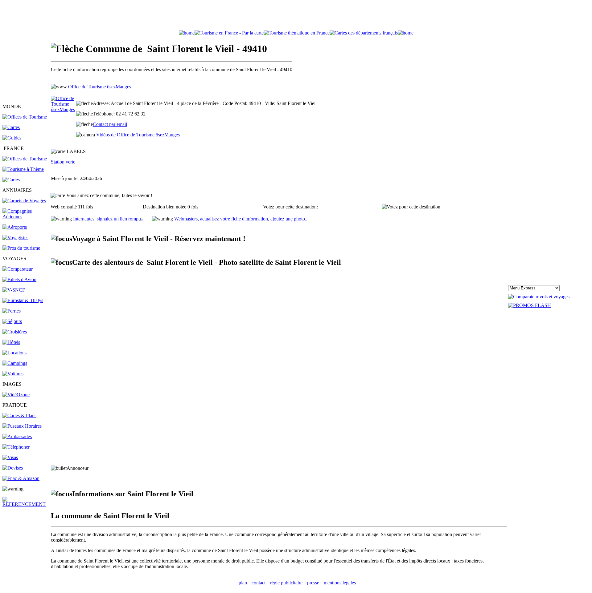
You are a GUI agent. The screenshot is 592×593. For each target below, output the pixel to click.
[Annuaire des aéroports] (14, 227)
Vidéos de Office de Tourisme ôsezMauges (138, 134)
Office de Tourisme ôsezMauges (99, 86)
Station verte (63, 161)
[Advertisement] (296, 16)
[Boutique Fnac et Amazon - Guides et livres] (20, 478)
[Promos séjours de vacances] (12, 321)
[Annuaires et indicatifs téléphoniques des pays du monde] (16, 447)
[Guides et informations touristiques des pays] (11, 137)
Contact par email (110, 124)
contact (258, 582)
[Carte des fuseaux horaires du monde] (22, 426)
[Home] (187, 32)
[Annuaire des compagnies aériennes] (26, 216)
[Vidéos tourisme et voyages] (16, 394)
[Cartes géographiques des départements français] (11, 179)
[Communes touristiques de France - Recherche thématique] (23, 169)
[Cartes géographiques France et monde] (19, 415)
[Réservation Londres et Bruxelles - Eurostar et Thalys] (22, 300)
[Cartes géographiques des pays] (11, 127)
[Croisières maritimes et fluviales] (14, 331)
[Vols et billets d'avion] (19, 279)
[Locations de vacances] (14, 352)
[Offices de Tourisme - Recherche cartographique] (229, 32)
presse (313, 582)
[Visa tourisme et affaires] (10, 457)
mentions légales (340, 582)
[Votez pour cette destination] (411, 207)
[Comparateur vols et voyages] (17, 269)
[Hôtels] (11, 342)
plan (243, 582)
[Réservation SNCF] (13, 289)
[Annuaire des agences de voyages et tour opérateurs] (15, 237)
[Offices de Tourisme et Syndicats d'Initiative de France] (24, 158)
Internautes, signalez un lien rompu (109, 218)
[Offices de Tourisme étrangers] (24, 116)
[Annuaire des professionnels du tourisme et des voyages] (21, 248)
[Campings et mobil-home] (14, 363)
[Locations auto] (12, 373)
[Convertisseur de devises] (12, 467)
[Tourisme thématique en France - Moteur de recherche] (297, 32)
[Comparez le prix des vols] (538, 296)
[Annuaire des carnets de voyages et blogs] (24, 200)
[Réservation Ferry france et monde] (11, 310)
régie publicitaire (286, 582)
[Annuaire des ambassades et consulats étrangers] (17, 436)
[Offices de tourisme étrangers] (364, 32)
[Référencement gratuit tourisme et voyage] (26, 504)
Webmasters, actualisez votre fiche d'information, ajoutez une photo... (241, 218)
